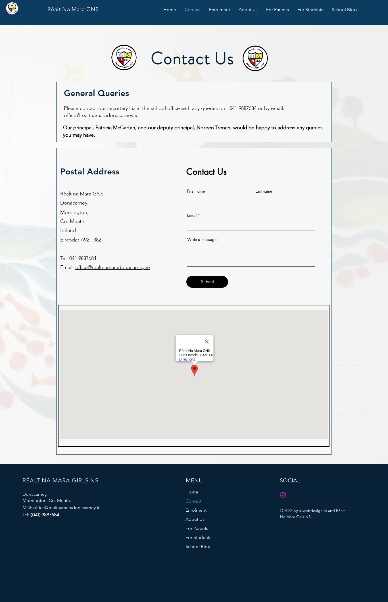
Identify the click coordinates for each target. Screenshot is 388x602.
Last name (263, 191)
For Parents (196, 528)
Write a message (201, 239)
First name (196, 191)
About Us (195, 519)
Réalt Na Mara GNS (73, 9)
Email (192, 215)
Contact (193, 501)
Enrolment (195, 510)
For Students (198, 537)
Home (191, 492)
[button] (219, 10)
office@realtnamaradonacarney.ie (101, 115)
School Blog (197, 546)
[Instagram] (283, 494)
